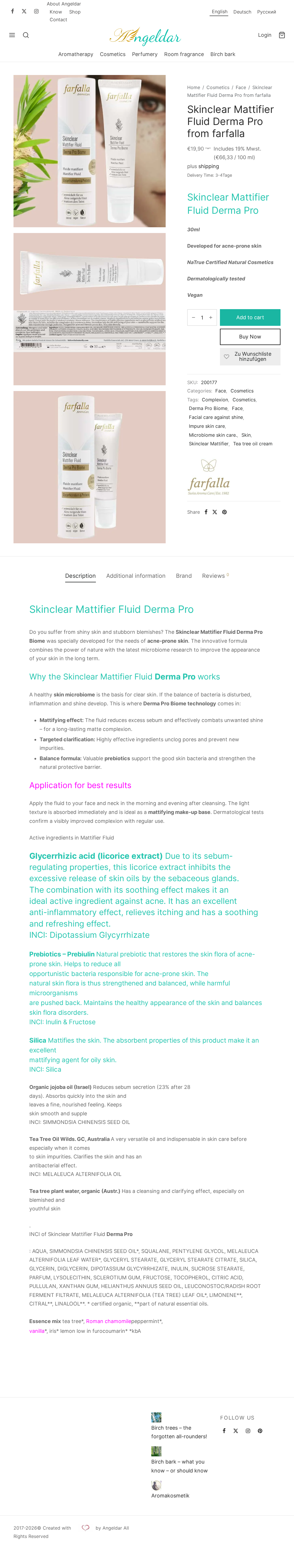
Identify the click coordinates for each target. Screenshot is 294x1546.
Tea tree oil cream (252, 443)
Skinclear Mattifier (209, 443)
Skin (246, 435)
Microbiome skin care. (213, 435)
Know (56, 12)
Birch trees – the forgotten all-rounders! (179, 1432)
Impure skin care (207, 426)
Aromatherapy (75, 54)
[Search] (25, 35)
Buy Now (250, 337)
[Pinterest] (224, 512)
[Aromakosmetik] (156, 1485)
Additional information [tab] (136, 575)
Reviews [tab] (215, 575)
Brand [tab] (184, 575)
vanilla (37, 1331)
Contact (58, 19)
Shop (75, 12)
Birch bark (222, 54)
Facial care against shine (216, 417)
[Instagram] (36, 11)
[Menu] (12, 35)
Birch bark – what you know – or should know (179, 1466)
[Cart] (281, 35)
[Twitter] (236, 1431)
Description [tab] (80, 575)
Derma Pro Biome (208, 408)
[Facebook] (12, 11)
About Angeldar (64, 4)
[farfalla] (208, 479)
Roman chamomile (108, 1321)
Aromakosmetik (170, 1496)
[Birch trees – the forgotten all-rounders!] (156, 1417)
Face (241, 87)
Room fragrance (184, 54)
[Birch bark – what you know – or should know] (156, 1451)
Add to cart (250, 317)
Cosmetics (112, 54)
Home (193, 87)
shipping (208, 166)
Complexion (215, 400)
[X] (24, 11)
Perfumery (145, 54)
